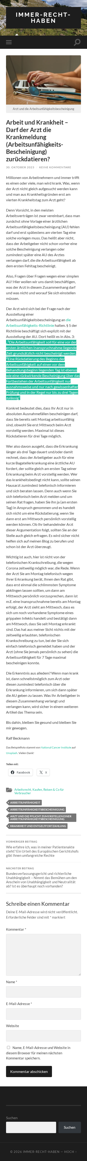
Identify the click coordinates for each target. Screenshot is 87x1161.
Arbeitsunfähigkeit (25, 802)
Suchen (12, 1117)
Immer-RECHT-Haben (43, 17)
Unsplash (11, 753)
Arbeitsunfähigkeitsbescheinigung (37, 809)
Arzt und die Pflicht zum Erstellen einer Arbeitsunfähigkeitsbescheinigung (40, 817)
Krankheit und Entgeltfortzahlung (38, 826)
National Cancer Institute (56, 747)
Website (12, 1026)
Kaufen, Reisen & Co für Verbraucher (39, 791)
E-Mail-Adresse (19, 1004)
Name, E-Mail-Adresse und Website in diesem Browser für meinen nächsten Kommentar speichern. (38, 1052)
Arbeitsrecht (22, 789)
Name (11, 982)
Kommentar (16, 929)
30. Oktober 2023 (20, 167)
